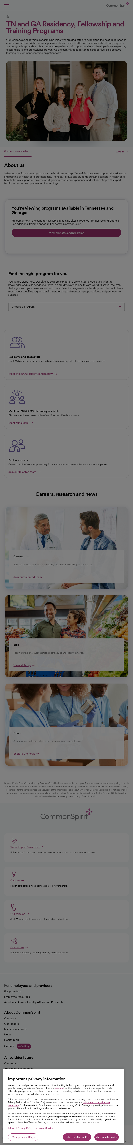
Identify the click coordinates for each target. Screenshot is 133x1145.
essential (59, 1088)
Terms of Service (44, 1128)
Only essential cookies (77, 1137)
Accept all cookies (106, 1137)
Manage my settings (23, 1137)
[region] (63, 1106)
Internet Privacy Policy (20, 1128)
